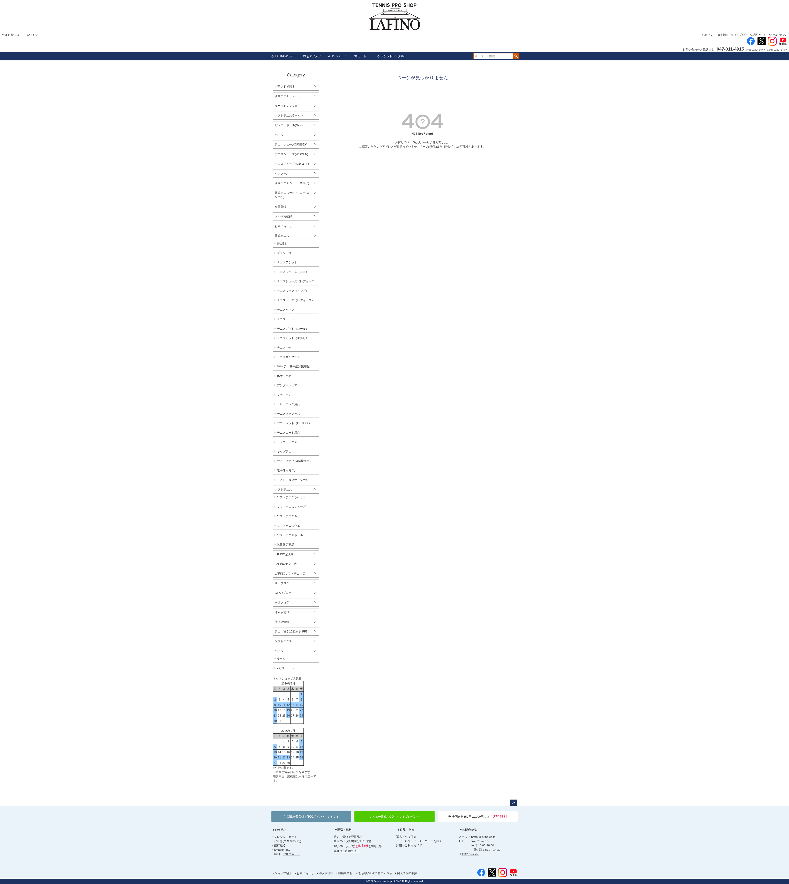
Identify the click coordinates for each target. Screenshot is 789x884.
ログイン (708, 34)
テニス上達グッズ (288, 413)
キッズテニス (285, 451)
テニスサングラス (288, 357)
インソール (282, 173)
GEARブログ (283, 592)
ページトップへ (513, 803)
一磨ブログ (282, 602)
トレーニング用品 (288, 404)
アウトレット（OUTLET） (294, 423)
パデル (279, 134)
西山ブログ (282, 583)
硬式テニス (282, 235)
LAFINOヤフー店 (286, 563)
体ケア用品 (284, 375)
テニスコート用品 (288, 432)
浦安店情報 (282, 612)
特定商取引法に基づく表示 (375, 873)
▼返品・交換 (405, 829)
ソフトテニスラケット (289, 115)
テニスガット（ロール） (293, 328)
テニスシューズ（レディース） (297, 281)
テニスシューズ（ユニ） (293, 272)
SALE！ (282, 243)
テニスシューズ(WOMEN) (291, 154)
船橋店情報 (282, 621)
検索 (516, 56)
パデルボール (285, 668)
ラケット (282, 658)
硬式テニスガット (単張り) (292, 183)
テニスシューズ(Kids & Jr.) (292, 163)
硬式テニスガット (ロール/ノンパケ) (293, 195)
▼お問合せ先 (468, 829)
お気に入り (314, 56)
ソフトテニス (283, 489)
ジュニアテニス (287, 442)
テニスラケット (287, 262)
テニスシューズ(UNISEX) (291, 144)
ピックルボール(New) (289, 125)
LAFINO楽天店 (284, 554)
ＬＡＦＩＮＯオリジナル (293, 479)
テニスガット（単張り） (293, 338)
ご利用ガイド (758, 34)
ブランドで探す (285, 86)
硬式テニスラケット (288, 96)
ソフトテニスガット (290, 516)
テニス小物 (284, 347)
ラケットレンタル (392, 56)
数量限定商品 (285, 544)
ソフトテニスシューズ (291, 506)
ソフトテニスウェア (290, 525)
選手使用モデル (287, 470)
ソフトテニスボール (290, 535)
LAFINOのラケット (287, 56)
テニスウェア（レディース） (295, 300)
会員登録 (723, 34)
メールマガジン (778, 34)
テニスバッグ (285, 309)
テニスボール (285, 319)
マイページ (338, 56)
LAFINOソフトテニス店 (290, 573)
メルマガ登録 (283, 216)
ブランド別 (284, 253)
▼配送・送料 (343, 829)
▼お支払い (279, 829)
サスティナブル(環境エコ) (294, 461)
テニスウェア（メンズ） (293, 290)
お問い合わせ (283, 226)
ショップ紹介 (739, 34)
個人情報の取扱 (407, 873)
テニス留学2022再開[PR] (291, 631)
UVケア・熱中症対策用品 (293, 366)
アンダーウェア (287, 385)
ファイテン (284, 394)
